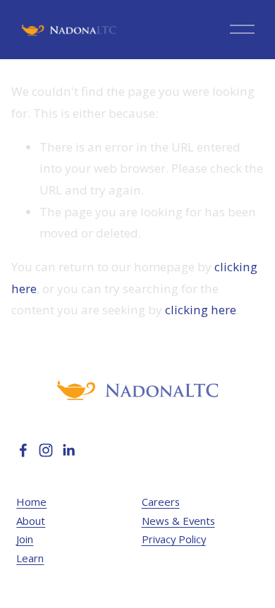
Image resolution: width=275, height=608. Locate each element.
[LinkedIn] (68, 450)
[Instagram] (46, 450)
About (30, 521)
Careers (161, 502)
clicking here (200, 310)
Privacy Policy (174, 539)
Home (31, 502)
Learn (30, 558)
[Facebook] (23, 450)
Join (24, 539)
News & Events (178, 521)
